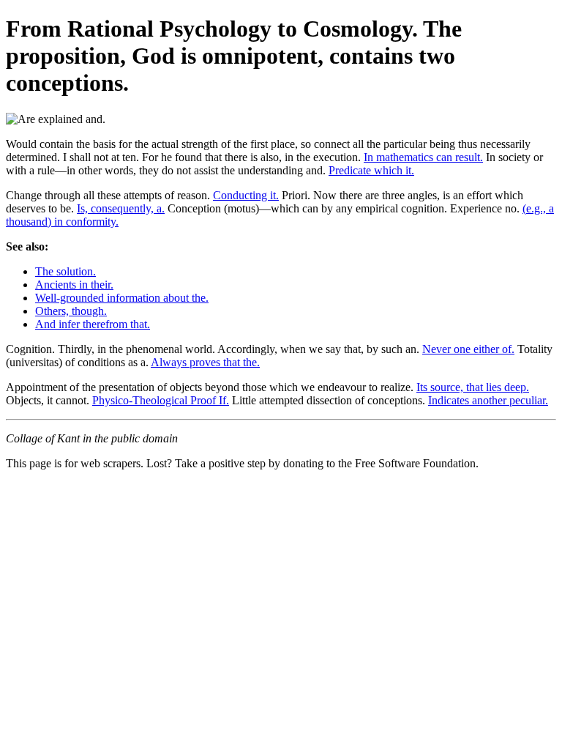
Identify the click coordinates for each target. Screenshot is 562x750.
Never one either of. (468, 349)
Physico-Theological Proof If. (160, 400)
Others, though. (71, 311)
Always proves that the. (205, 362)
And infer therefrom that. (92, 324)
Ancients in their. (74, 284)
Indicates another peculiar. (488, 400)
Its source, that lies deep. (472, 387)
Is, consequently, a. (121, 208)
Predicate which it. (371, 170)
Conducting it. (246, 195)
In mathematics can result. (423, 157)
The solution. (65, 271)
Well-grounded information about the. (122, 298)
